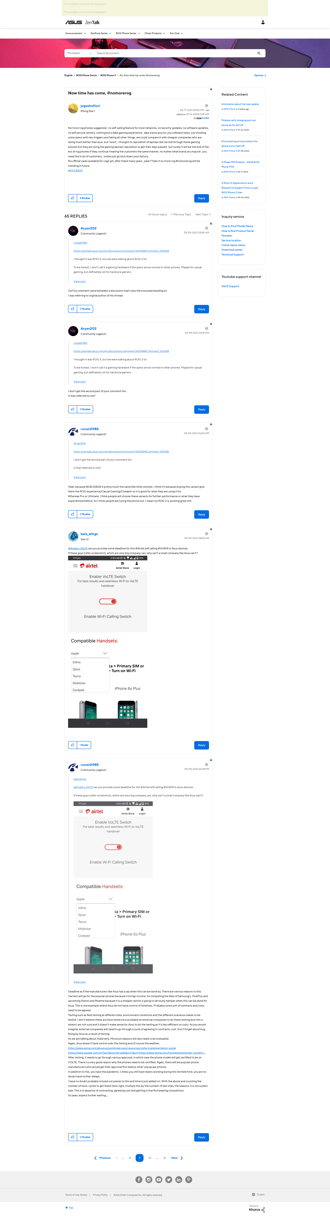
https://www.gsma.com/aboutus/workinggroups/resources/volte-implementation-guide (122, 1048)
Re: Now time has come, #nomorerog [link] (140, 75)
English (68, 75)
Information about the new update (240, 104)
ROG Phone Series (86, 75)
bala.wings (80, 779)
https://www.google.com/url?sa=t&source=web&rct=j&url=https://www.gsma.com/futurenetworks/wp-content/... (137, 1053)
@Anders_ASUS (77, 548)
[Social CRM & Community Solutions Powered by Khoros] (257, 1208)
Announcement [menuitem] (73, 33)
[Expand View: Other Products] (164, 33)
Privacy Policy (100, 1195)
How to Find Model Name (237, 226)
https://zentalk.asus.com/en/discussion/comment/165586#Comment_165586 (121, 451)
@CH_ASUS (75, 170)
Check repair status (233, 245)
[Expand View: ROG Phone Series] (139, 33)
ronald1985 (80, 243)
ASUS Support (230, 286)
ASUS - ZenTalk (82, 22)
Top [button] (71, 1207)
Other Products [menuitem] (153, 33)
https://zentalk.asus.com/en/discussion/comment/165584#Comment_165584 (121, 251)
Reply (201, 198)
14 (164, 1158)
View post (80, 281)
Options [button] (258, 75)
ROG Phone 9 (230, 109)
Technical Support (233, 254)
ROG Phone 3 (230, 197)
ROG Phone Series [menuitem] (126, 33)
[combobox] (179, 53)
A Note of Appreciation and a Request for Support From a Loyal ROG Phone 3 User (240, 188)
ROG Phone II (108, 75)
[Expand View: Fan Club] (182, 33)
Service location (231, 240)
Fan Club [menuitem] (174, 33)
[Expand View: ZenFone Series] (110, 33)
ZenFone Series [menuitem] (99, 33)
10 (149, 1158)
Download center (232, 250)
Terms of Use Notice (76, 1195)
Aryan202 (80, 443)
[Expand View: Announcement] (85, 33)
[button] (72, 198)
